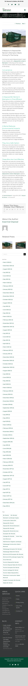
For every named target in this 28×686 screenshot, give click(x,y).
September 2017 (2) (8, 475)
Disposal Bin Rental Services (10, 531)
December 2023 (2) (8, 265)
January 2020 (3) (7, 394)
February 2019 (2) (8, 428)
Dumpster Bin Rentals (9, 533)
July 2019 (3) (6, 414)
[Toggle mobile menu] (25, 10)
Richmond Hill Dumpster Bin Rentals (13, 554)
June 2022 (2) (7, 309)
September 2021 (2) (8, 326)
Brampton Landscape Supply (11, 517)
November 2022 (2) (8, 296)
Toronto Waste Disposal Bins (10, 572)
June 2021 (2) (6, 336)
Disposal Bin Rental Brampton (11, 525)
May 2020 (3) (6, 380)
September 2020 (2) (8, 367)
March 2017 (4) (7, 496)
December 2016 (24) (8, 502)
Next (23, 23)
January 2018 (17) (8, 465)
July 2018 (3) (6, 445)
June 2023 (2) (7, 276)
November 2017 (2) (8, 468)
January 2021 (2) (7, 353)
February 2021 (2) (8, 350)
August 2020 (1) (7, 370)
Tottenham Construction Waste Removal (11, 576)
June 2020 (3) (7, 377)
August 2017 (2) (7, 479)
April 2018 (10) (7, 455)
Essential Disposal (8, 195)
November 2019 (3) (8, 401)
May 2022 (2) (6, 313)
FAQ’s (17, 599)
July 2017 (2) (6, 482)
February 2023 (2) (8, 286)
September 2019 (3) (8, 408)
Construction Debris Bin (9, 520)
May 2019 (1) (6, 418)
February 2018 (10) (8, 462)
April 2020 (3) (7, 384)
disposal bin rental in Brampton (11, 173)
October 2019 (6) (7, 404)
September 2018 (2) (8, 438)
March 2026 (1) (7, 262)
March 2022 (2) (7, 316)
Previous (18, 23)
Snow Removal (7, 559)
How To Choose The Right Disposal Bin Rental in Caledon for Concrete (7, 642)
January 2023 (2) (7, 289)
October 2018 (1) (7, 435)
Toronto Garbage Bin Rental (10, 570)
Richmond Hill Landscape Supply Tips (13, 557)
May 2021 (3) (6, 340)
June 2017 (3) (6, 485)
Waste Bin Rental (7, 582)
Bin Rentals (14, 515)
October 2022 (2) (8, 299)
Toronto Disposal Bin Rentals (11, 562)
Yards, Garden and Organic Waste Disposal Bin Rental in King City (7, 629)
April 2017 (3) (6, 492)
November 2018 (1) (8, 431)
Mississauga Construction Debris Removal (12, 545)
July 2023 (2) (6, 272)
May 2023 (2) (6, 279)
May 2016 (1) (6, 506)
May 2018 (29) (7, 452)
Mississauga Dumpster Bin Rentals (12, 549)
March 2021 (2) (7, 347)
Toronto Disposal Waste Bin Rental (12, 564)
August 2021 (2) (7, 330)
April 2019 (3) (6, 421)
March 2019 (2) (7, 424)
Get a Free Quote (19, 606)
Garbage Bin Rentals (8, 536)
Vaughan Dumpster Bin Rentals (11, 580)
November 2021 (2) (8, 323)
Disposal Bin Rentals (8, 528)
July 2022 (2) (6, 306)
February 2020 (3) (8, 391)
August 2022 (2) (7, 303)
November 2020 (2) (8, 360)
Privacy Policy (20, 602)
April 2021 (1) (6, 343)
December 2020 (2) (8, 357)
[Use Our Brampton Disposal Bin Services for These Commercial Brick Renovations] (7, 245)
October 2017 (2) (7, 472)
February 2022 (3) (8, 320)
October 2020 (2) (8, 364)
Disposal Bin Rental (8, 523)
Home (18, 595)
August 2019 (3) (7, 411)
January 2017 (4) (7, 499)
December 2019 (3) (8, 397)
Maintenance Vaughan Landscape (12, 541)
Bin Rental (6, 515)
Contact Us (19, 611)
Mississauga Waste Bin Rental (11, 551)
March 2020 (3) (7, 387)
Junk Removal (7, 539)
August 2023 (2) (7, 269)
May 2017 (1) (6, 489)
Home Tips (19, 536)
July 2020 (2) (6, 374)
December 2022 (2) (8, 292)
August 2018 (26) (8, 441)
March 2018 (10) (7, 458)
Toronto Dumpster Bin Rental (11, 567)
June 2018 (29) (7, 448)
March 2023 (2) (7, 282)
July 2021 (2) (6, 333)
